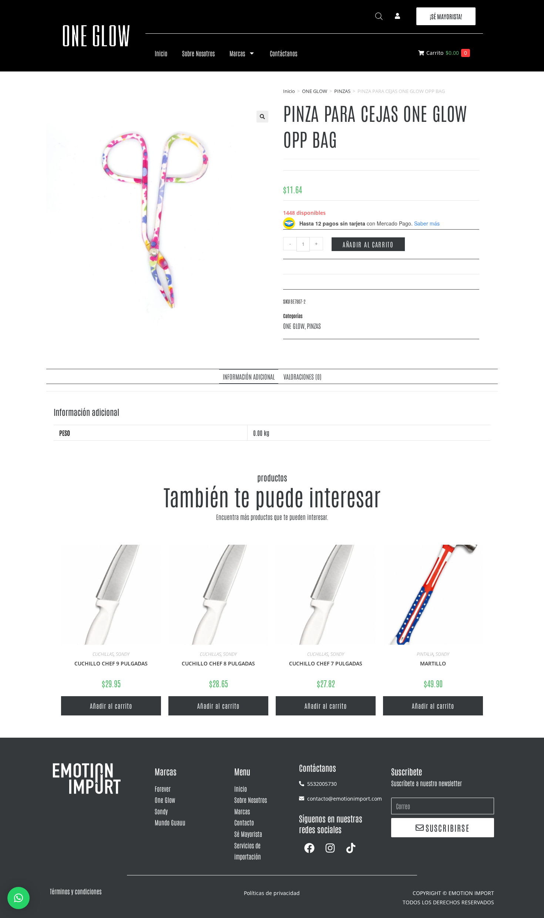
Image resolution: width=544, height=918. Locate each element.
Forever (163, 788)
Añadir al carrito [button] (111, 705)
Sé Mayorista (248, 833)
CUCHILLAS (103, 654)
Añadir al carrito (368, 244)
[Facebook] (309, 848)
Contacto (244, 822)
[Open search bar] (379, 16)
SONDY (123, 654)
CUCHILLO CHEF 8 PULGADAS (218, 663)
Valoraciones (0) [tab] (302, 376)
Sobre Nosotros (198, 53)
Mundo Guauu (170, 822)
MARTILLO (433, 663)
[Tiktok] (350, 848)
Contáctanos (283, 53)
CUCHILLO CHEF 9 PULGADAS (111, 663)
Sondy (161, 811)
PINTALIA (425, 654)
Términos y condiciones (75, 891)
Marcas (237, 53)
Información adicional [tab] (249, 376)
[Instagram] (330, 848)
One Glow (165, 799)
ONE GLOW (314, 91)
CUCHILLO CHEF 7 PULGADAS (325, 663)
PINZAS (342, 91)
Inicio (161, 53)
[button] (262, 117)
